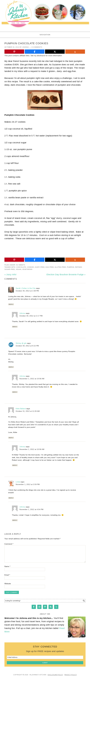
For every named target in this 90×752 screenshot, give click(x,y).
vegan (18, 269)
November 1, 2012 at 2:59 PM (28, 484)
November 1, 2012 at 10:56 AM (31, 379)
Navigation (45, 35)
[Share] (34, 52)
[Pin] (14, 52)
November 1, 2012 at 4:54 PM (31, 509)
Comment (8, 544)
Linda (18, 482)
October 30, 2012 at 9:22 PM (27, 346)
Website (7, 583)
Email (7, 575)
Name (7, 566)
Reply (11, 304)
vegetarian (27, 269)
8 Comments (37, 47)
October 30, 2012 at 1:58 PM (27, 291)
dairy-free (40, 267)
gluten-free (60, 267)
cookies (30, 267)
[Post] (55, 52)
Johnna (22, 313)
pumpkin (70, 267)
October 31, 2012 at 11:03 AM (28, 411)
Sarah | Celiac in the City (26, 288)
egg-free (50, 267)
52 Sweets (20, 265)
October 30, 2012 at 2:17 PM (31, 316)
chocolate (21, 267)
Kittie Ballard (21, 409)
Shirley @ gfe (21, 343)
